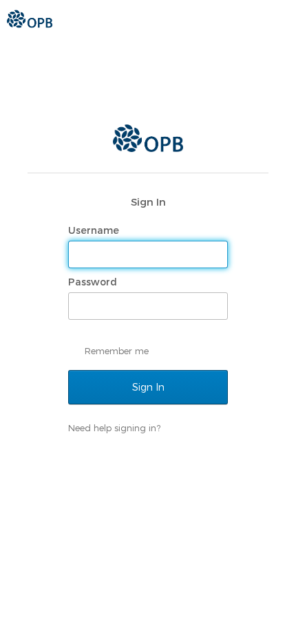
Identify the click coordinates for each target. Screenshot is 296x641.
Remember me (117, 350)
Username (95, 230)
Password (94, 281)
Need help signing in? (114, 427)
